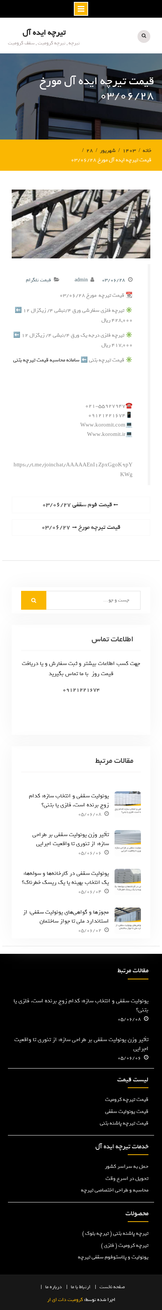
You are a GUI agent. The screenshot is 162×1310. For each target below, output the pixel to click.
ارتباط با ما (80, 1287)
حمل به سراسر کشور (126, 1166)
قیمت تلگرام (38, 280)
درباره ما (53, 1287)
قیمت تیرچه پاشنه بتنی (124, 1123)
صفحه (119, 1287)
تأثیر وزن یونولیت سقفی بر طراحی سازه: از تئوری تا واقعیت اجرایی (70, 839)
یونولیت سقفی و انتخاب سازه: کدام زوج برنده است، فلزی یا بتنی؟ (69, 800)
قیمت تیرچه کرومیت (126, 1099)
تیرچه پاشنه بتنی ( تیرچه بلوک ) (115, 1233)
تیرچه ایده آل (44, 32)
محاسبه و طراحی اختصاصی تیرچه (114, 1190)
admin (81, 280)
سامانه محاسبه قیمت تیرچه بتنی (46, 360)
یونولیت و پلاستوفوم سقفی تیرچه (113, 1257)
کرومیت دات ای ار (65, 1300)
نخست (105, 1287)
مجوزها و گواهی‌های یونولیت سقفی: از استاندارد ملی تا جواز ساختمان (66, 917)
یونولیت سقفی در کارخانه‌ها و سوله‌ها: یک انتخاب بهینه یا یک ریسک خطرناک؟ (65, 878)
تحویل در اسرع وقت (126, 1178)
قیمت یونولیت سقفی (126, 1111)
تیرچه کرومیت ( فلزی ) (124, 1245)
